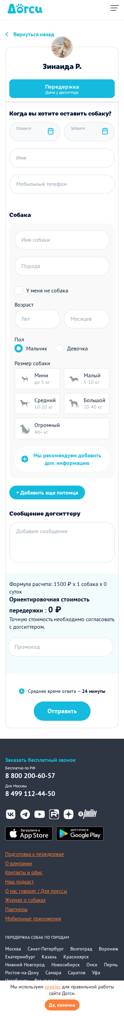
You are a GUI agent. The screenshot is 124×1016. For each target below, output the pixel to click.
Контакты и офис (24, 872)
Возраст (23, 304)
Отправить (62, 711)
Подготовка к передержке (34, 854)
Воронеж (108, 949)
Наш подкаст (19, 881)
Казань (49, 957)
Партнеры (16, 909)
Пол (19, 339)
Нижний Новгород (25, 965)
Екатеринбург (20, 957)
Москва (13, 949)
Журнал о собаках (25, 900)
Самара (53, 972)
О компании (18, 863)
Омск (91, 965)
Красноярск (76, 957)
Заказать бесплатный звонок (40, 760)
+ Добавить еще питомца (47, 492)
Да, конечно (62, 1005)
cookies (53, 987)
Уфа (96, 972)
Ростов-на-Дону (22, 972)
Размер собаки (32, 363)
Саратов (76, 972)
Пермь (111, 965)
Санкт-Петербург (46, 949)
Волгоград (81, 949)
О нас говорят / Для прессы (36, 891)
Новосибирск (65, 965)
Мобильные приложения (33, 918)
